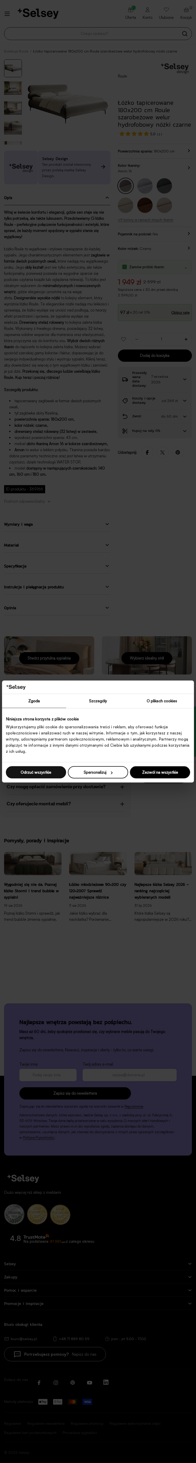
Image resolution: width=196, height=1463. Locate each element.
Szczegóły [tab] (98, 700)
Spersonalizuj (95, 772)
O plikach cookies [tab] (162, 700)
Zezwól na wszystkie (160, 772)
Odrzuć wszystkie (36, 772)
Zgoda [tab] (34, 700)
